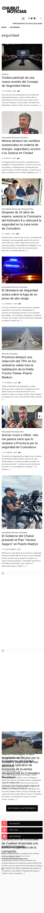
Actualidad (36, 23)
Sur (32, 209)
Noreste (15, 287)
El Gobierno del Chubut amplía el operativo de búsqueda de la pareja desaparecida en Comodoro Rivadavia (21, 769)
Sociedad (25, 209)
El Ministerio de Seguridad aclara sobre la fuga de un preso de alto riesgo (20, 294)
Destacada (16, 137)
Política (26, 23)
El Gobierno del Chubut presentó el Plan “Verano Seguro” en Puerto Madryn (20, 540)
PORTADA (17, 23)
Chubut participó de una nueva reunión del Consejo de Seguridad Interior (20, 81)
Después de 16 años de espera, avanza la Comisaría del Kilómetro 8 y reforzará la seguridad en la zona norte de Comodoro (21, 220)
